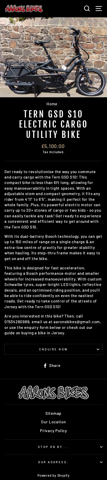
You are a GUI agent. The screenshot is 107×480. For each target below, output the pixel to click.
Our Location (53, 421)
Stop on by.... (53, 446)
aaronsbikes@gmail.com (77, 321)
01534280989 (16, 321)
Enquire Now (53, 349)
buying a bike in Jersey (42, 332)
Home (51, 103)
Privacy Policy (53, 430)
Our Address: (53, 462)
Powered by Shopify (53, 475)
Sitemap (53, 413)
